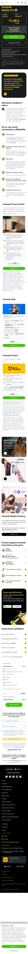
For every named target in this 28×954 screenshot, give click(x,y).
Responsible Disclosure (6, 801)
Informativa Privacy (6, 871)
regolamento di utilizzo (7, 415)
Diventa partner (5, 792)
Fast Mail (5, 836)
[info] (21, 15)
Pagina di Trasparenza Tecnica (8, 813)
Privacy (11, 290)
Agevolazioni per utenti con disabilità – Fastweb (13, 848)
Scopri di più (8, 259)
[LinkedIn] (13, 777)
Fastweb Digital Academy (7, 786)
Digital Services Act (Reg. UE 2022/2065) (10, 816)
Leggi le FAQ (22, 155)
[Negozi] (18, 2)
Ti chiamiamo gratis (14, 42)
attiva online (14, 37)
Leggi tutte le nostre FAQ (17, 656)
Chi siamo (4, 780)
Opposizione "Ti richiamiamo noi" (8, 804)
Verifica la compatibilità (19, 119)
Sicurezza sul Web (5, 795)
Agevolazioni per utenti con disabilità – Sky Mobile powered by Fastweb (13, 852)
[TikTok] (20, 777)
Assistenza (5, 827)
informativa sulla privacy (10, 730)
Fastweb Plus (4, 783)
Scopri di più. (12, 186)
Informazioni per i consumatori (8, 807)
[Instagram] (10, 777)
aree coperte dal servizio (13, 58)
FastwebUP (5, 839)
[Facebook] (6, 777)
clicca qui (14, 142)
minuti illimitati (12, 138)
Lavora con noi (6, 845)
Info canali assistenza (6, 819)
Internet (5, 14)
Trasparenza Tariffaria (6, 810)
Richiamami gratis (14, 739)
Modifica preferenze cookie (7, 877)
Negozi (4, 830)
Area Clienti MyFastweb (15, 760)
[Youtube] (17, 777)
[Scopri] (5, 453)
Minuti (16, 14)
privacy (6, 412)
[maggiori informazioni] (18, 50)
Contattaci (5, 824)
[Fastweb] (6, 2)
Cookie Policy (4, 874)
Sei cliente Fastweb (13, 29)
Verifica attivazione (7, 833)
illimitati (9, 671)
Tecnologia (4, 798)
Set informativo (16, 415)
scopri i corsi (14, 534)
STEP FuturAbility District (7, 789)
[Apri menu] (2, 2)
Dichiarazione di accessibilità (8, 880)
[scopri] (5, 94)
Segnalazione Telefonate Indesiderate (11, 842)
